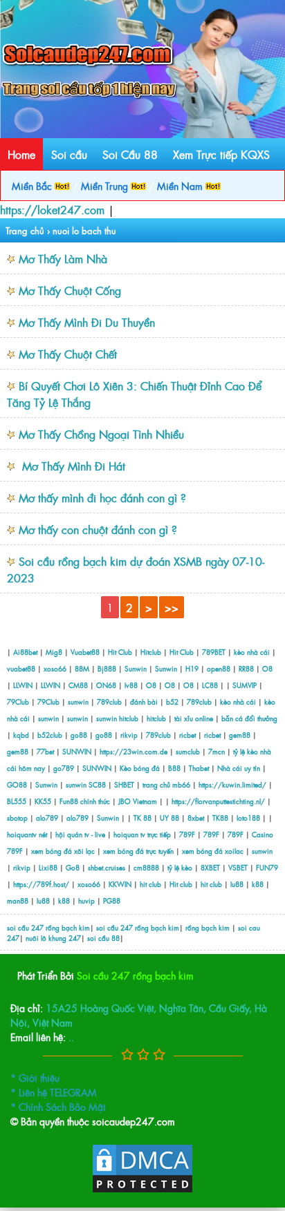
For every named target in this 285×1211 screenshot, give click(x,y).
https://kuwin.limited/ (232, 784)
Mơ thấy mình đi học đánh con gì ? (102, 497)
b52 (172, 701)
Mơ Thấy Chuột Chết (68, 353)
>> (171, 607)
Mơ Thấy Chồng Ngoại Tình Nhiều (101, 434)
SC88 (97, 784)
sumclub (188, 751)
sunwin (78, 701)
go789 (63, 768)
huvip (86, 900)
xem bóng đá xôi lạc (63, 851)
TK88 (220, 817)
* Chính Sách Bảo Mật (57, 1106)
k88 (258, 884)
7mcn (216, 751)
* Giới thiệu (34, 1077)
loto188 (248, 817)
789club (109, 701)
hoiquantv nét (27, 834)
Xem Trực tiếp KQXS (221, 154)
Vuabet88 (85, 652)
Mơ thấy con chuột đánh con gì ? (98, 529)
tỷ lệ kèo (179, 867)
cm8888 (146, 867)
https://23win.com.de (133, 751)
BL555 (16, 801)
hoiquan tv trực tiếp (142, 834)
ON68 (106, 685)
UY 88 (169, 817)
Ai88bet (25, 652)
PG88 (111, 900)
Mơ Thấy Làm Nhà (63, 258)
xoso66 (55, 668)
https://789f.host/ (41, 884)
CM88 (78, 685)
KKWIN (120, 884)
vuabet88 (21, 668)
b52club (49, 735)
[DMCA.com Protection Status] (142, 1190)
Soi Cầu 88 (130, 154)
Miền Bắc (33, 185)
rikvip (130, 735)
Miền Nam (181, 185)
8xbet (195, 817)
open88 (218, 668)
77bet (45, 751)
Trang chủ (25, 230)
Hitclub (150, 652)
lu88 (236, 884)
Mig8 (54, 652)
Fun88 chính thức (84, 801)
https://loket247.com (52, 209)
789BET (214, 652)
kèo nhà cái (252, 652)
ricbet (188, 735)
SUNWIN (76, 751)
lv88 (131, 685)
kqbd (22, 735)
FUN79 (267, 867)
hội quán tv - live (80, 834)
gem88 (239, 735)
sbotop (17, 817)
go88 (79, 735)
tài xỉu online (194, 718)
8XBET (210, 867)
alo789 (47, 817)
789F (187, 834)
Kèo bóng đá (140, 768)
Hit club (180, 884)
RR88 (246, 668)
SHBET (124, 784)
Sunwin (136, 668)
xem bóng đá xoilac (212, 851)
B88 (174, 768)
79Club (18, 701)
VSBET (238, 867)
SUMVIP (244, 685)
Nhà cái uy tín (238, 768)
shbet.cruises (106, 867)
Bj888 (107, 668)
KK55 (43, 801)
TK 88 (142, 817)
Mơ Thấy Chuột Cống (70, 290)
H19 (192, 668)
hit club (150, 884)
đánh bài (145, 701)
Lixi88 (48, 867)
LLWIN (23, 685)
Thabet (199, 768)
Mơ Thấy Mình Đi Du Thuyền (87, 322)
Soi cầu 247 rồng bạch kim (135, 975)
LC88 (210, 685)
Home (21, 154)
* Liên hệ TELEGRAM (53, 1092)
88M (82, 668)
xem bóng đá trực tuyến (138, 851)
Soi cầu (69, 154)
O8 (267, 668)
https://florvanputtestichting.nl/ (218, 801)
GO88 (17, 784)
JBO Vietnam (137, 801)
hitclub (128, 718)
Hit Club (120, 652)
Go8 (73, 867)
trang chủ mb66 (166, 784)
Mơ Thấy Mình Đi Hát (72, 465)
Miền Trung (106, 185)
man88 (17, 900)
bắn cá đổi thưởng (249, 718)
